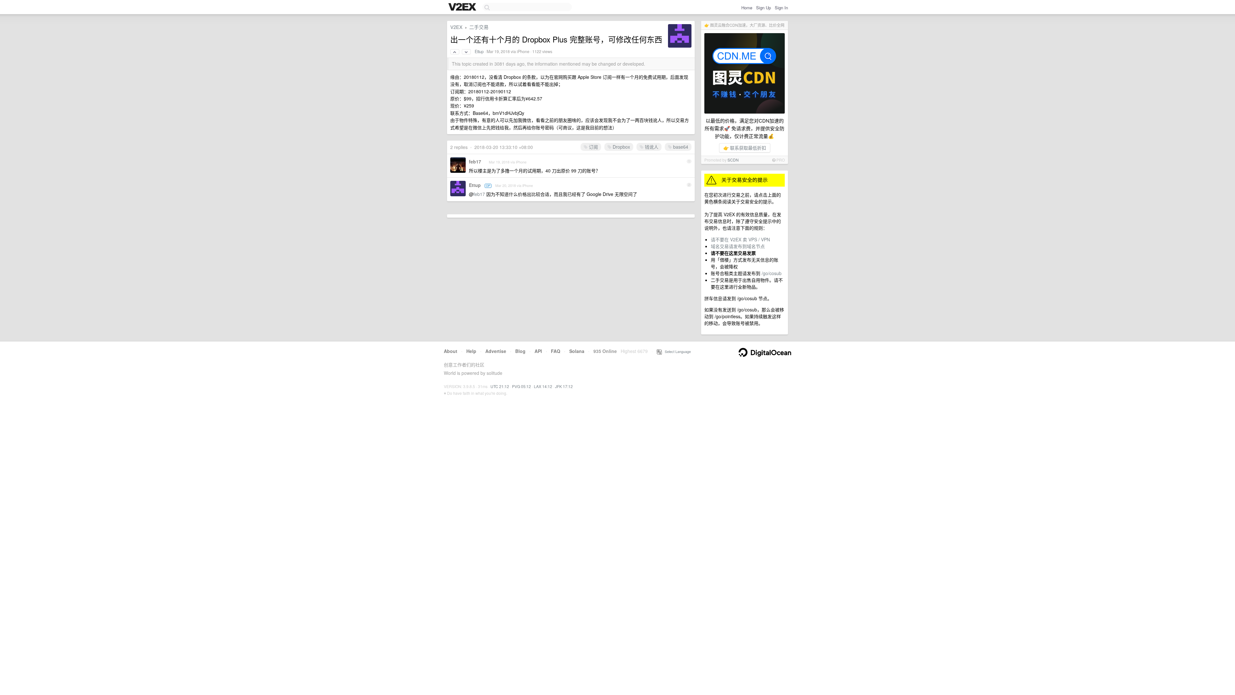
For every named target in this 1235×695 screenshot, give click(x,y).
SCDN (733, 159)
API (538, 351)
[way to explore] (463, 7)
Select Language (676, 351)
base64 (680, 147)
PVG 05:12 (521, 386)
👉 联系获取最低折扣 (744, 147)
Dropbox (620, 147)
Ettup (479, 51)
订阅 (593, 147)
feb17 (475, 161)
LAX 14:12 (543, 386)
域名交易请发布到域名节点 (738, 246)
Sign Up (763, 8)
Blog (520, 351)
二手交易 (479, 26)
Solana (576, 351)
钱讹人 (651, 147)
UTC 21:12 (499, 386)
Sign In (781, 8)
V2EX (456, 26)
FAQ (555, 351)
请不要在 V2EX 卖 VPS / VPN (740, 239)
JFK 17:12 (564, 386)
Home (746, 8)
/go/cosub (772, 273)
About (450, 351)
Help (471, 351)
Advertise (495, 351)
